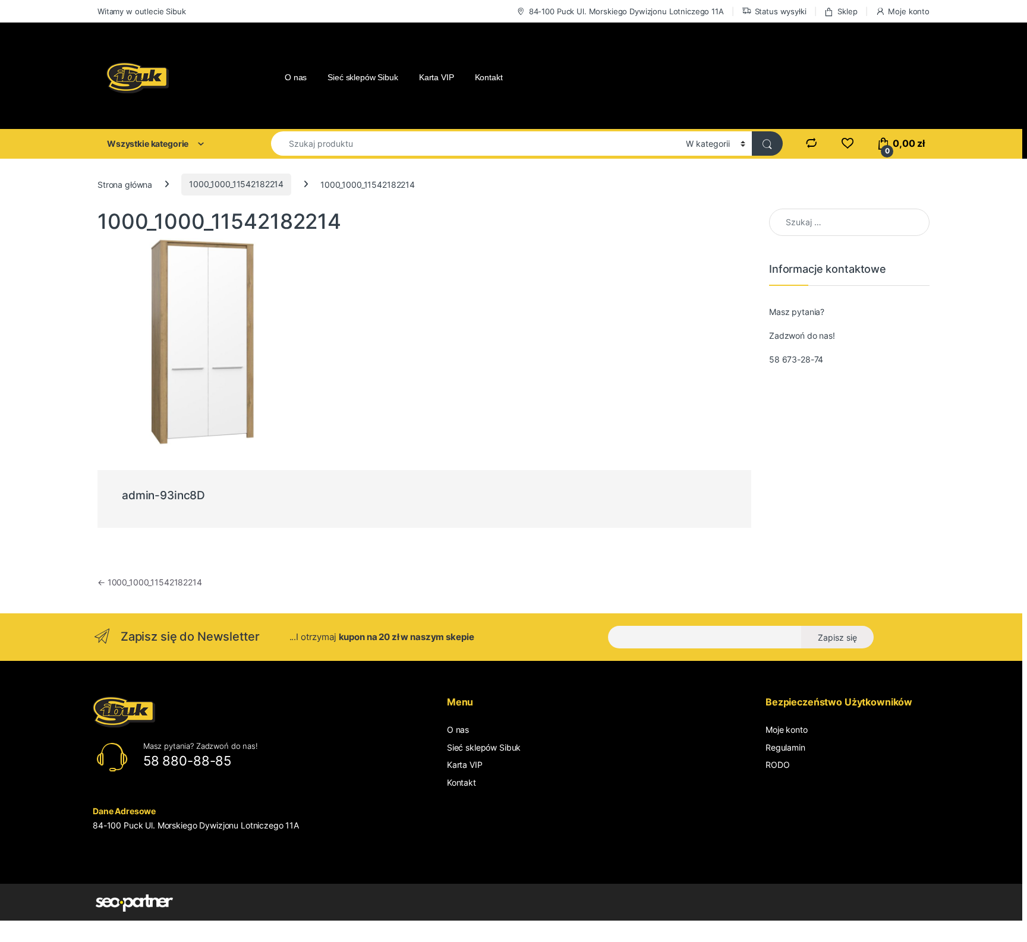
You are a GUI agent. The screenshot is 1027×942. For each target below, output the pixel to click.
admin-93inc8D (163, 495)
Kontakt (489, 77)
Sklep (847, 11)
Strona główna (124, 184)
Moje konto (909, 11)
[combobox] (475, 143)
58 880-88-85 (187, 760)
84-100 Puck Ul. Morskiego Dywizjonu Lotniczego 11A (626, 11)
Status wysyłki (781, 11)
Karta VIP (436, 77)
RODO (777, 765)
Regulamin (785, 747)
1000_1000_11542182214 (236, 184)
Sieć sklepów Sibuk (362, 77)
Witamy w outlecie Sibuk (141, 11)
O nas (296, 77)
